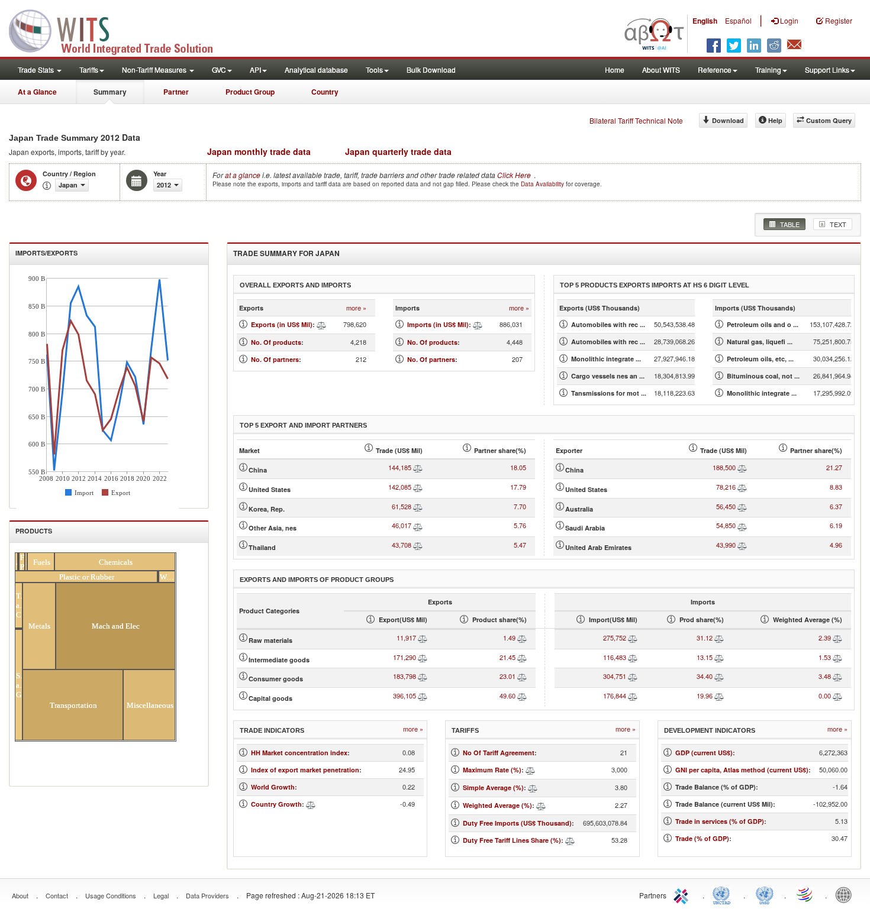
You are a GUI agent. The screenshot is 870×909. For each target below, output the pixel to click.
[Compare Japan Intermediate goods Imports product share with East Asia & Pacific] (719, 657)
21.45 (507, 657)
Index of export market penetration (305, 769)
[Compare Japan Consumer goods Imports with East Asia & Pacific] (632, 676)
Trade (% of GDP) (702, 838)
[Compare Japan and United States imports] (742, 486)
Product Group (250, 91)
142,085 (399, 486)
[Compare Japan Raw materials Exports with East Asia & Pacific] (422, 637)
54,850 (726, 525)
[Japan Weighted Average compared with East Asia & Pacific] (541, 805)
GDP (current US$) (704, 752)
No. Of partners (275, 359)
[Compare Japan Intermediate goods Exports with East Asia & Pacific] (422, 657)
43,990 (726, 544)
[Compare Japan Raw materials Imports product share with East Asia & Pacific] (719, 637)
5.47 (520, 544)
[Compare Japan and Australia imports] (742, 506)
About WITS (661, 69)
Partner (176, 91)
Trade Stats (37, 69)
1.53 (825, 657)
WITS (118, 29)
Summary (110, 91)
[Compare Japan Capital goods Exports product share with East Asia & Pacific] (522, 695)
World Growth (273, 786)
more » (356, 307)
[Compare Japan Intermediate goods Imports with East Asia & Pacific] (632, 657)
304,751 (614, 676)
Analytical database (316, 69)
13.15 (705, 657)
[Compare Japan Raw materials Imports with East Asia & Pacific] (632, 637)
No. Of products (276, 342)
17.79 (518, 486)
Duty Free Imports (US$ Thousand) (517, 823)
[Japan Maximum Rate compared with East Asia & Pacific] (530, 769)
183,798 (404, 676)
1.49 (509, 637)
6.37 (836, 506)
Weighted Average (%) (497, 805)
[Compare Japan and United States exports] (418, 486)
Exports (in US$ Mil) (281, 324)
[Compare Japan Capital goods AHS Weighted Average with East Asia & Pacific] (837, 695)
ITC (683, 894)
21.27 (834, 467)
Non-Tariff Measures (155, 69)
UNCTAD (724, 894)
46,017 (401, 525)
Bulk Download (431, 69)
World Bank (846, 894)
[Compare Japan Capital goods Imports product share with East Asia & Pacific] (719, 695)
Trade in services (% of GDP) (719, 821)
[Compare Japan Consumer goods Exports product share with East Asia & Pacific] (522, 676)
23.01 (507, 676)
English (704, 20)
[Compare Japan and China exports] (418, 467)
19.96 (705, 695)
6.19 (836, 525)
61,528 (401, 506)
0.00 (825, 695)
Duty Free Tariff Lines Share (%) (512, 840)
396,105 (404, 695)
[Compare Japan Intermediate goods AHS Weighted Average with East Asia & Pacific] (837, 657)
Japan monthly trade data (259, 151)
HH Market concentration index (299, 752)
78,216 (726, 486)
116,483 (614, 657)
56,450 (726, 506)
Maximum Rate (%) (492, 769)
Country (325, 91)
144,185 (399, 467)
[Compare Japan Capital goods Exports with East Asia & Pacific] (422, 695)
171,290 (404, 657)
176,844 (614, 695)
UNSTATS (764, 894)
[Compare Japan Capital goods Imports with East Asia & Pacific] (632, 695)
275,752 (614, 637)
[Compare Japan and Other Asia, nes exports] (418, 525)
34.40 (705, 676)
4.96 (836, 544)
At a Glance (37, 91)
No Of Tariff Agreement (498, 752)
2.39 (825, 637)
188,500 (724, 467)
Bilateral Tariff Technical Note (636, 120)
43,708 (401, 544)
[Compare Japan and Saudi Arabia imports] (742, 525)
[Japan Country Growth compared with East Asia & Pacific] (310, 804)
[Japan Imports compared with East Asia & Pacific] (477, 324)
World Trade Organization (805, 894)
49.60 (507, 695)
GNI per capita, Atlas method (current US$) (741, 769)
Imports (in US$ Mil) (438, 324)
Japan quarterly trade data (398, 151)
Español (738, 20)
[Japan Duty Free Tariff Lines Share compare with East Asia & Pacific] (570, 840)
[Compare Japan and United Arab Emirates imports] (742, 544)
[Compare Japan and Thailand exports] (418, 544)
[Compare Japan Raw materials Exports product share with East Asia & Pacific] (522, 637)
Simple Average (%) (493, 787)
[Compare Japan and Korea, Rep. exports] (418, 506)
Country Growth (276, 804)
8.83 (836, 486)
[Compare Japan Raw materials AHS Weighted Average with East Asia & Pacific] (837, 637)
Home (614, 69)
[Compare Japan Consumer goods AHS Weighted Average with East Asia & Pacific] (837, 676)
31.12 (705, 637)
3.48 (825, 676)
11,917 (406, 637)
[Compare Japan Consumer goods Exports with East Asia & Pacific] (422, 676)
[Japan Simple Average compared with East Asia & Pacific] (532, 787)
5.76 (520, 525)
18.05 (518, 467)
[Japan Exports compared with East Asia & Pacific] (321, 324)
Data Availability (543, 184)
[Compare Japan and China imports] (742, 467)
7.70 (520, 506)
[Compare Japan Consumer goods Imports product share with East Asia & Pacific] (719, 676)
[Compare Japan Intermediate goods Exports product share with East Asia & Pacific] (522, 657)
